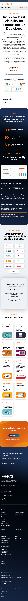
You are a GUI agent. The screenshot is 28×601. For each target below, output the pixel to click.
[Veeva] (12, 4)
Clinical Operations (6, 7)
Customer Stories (19, 532)
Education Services (19, 514)
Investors (3, 559)
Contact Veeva (8, 495)
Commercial (4, 523)
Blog (16, 540)
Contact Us (13, 435)
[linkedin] (2, 584)
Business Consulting (19, 512)
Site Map (3, 596)
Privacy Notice (4, 591)
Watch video (13, 300)
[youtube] (5, 584)
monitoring (16, 187)
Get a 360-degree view (7, 197)
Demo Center (7, 491)
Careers (3, 563)
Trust (2, 561)
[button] (19, 7)
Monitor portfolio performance (9, 207)
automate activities (6, 198)
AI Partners (3, 536)
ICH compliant (7, 216)
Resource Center (19, 534)
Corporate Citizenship (6, 554)
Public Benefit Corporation (4, 552)
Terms (2, 593)
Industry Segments (6, 525)
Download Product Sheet (13, 439)
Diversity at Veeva (5, 557)
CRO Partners (4, 540)
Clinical (3, 512)
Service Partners (5, 532)
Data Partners (4, 542)
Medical (3, 521)
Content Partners (5, 538)
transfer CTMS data (10, 208)
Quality (3, 519)
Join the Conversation (10, 463)
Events (16, 536)
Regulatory (4, 514)
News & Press (18, 538)
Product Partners (5, 534)
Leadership (4, 549)
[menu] (16, 1)
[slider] (14, 177)
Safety (2, 517)
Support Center (8, 499)
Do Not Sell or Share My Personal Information (11, 588)
